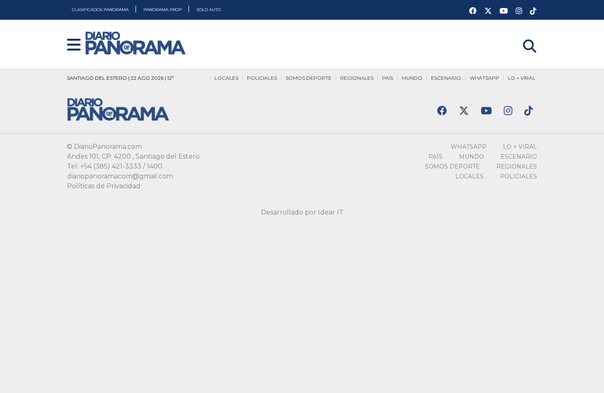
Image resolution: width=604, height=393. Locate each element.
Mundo (412, 78)
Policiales (262, 78)
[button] (74, 45)
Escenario (446, 78)
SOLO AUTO (208, 9)
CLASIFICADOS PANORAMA (101, 9)
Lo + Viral (521, 78)
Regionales (356, 78)
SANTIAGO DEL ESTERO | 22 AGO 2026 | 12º (120, 78)
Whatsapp (484, 78)
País (387, 78)
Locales (226, 78)
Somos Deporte (309, 78)
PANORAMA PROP (163, 9)
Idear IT (330, 212)
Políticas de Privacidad (104, 186)
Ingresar (523, 35)
